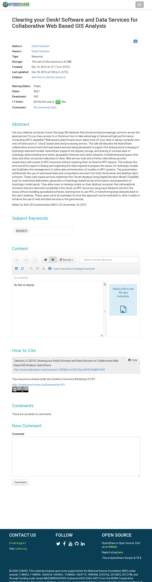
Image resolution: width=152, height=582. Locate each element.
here (120, 552)
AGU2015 (21, 230)
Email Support (17, 543)
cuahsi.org (21, 548)
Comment (18, 433)
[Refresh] (22, 268)
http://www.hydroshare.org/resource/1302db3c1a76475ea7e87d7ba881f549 (59, 369)
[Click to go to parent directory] (35, 260)
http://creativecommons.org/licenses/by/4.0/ (38, 384)
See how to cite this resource (48, 77)
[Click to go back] (17, 260)
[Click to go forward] (26, 260)
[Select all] (16, 268)
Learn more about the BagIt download (74, 268)
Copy (134, 360)
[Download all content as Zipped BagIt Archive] (50, 268)
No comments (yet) (45, 107)
